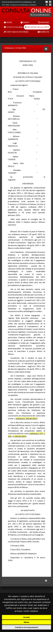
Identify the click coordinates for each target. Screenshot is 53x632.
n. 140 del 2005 (19, 436)
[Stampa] (46, 49)
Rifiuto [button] (26, 622)
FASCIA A (28, 2)
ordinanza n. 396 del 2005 (26, 418)
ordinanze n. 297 (36, 433)
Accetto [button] (26, 617)
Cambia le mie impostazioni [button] (26, 627)
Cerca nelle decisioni (41, 15)
